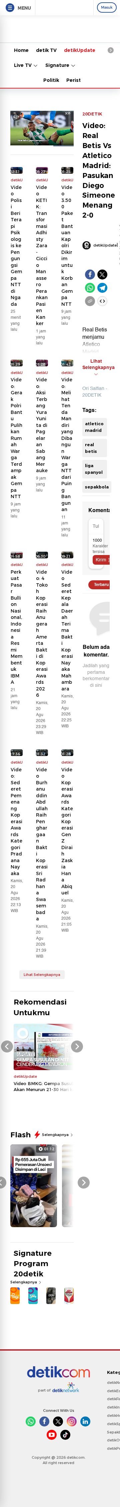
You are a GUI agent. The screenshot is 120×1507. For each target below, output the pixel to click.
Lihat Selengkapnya (42, 974)
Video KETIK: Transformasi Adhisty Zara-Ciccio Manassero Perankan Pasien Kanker (42, 255)
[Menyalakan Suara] (16, 116)
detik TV (46, 50)
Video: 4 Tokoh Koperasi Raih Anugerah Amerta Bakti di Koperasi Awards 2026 (42, 633)
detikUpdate (79, 50)
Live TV (23, 65)
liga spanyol (94, 469)
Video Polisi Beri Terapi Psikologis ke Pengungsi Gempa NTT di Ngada (16, 246)
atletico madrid (94, 427)
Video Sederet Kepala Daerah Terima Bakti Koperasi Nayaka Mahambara (67, 630)
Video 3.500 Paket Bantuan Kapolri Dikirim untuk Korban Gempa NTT (67, 246)
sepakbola (97, 486)
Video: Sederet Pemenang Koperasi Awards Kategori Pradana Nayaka (16, 821)
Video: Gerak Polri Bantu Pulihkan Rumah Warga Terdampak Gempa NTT (16, 438)
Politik (51, 80)
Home (21, 50)
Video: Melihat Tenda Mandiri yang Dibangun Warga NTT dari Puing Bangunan (67, 444)
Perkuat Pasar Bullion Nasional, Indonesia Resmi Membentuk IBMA (16, 627)
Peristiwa (78, 80)
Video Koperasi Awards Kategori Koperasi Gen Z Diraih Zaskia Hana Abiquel (67, 831)
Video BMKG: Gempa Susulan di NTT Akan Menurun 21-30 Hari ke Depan (54, 1086)
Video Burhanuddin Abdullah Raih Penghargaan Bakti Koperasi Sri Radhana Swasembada (42, 844)
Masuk (107, 7)
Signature (58, 65)
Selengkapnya (56, 1134)
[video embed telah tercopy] (102, 301)
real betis (91, 448)
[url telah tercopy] (90, 301)
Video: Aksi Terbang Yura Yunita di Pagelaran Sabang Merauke (42, 425)
